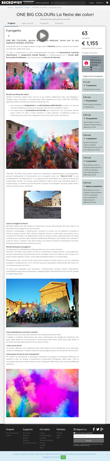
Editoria (26, 435)
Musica (25, 440)
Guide (8, 435)
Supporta (28, 3)
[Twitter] (98, 429)
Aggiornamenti (27, 23)
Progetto (11, 23)
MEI (58, 438)
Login (91, 3)
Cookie (42, 445)
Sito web (96, 70)
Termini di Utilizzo (46, 440)
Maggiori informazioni (51, 457)
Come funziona (42, 3)
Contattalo (97, 67)
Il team (42, 433)
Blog (41, 448)
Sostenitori (59, 23)
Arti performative (29, 443)
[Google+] (102, 429)
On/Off (59, 433)
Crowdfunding (45, 435)
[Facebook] (94, 429)
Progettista (44, 23)
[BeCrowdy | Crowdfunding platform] (12, 3)
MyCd (59, 435)
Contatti (43, 438)
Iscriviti (99, 3)
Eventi (25, 438)
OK (63, 457)
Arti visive (26, 433)
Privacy (43, 443)
